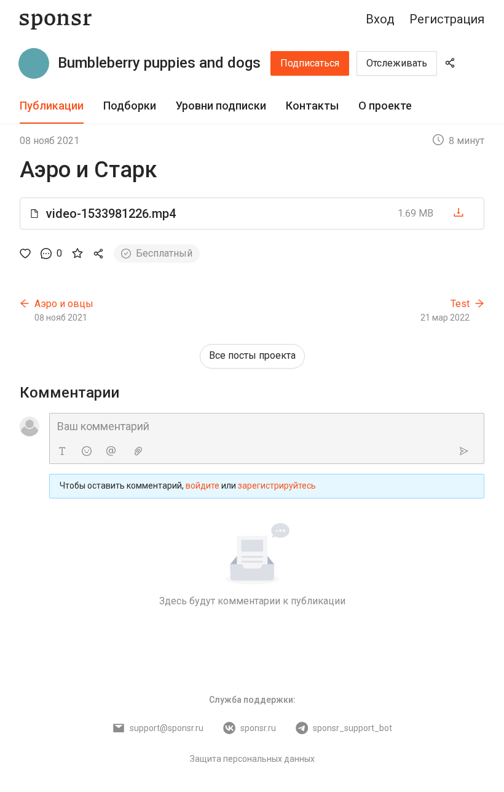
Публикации (52, 105)
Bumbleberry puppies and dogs (159, 62)
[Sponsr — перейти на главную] (56, 19)
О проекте (385, 105)
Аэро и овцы (63, 304)
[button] (252, 214)
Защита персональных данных (252, 759)
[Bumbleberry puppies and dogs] (33, 63)
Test (460, 304)
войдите (202, 485)
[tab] (52, 106)
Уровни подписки (221, 105)
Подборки (129, 105)
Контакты (312, 105)
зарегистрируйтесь (277, 485)
